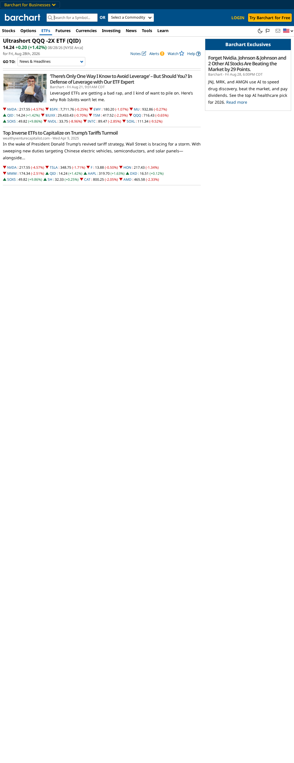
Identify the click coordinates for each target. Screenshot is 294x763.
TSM (96, 115)
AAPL (92, 173)
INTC (92, 121)
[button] (288, 31)
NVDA (12, 109)
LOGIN (237, 17)
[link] (194, 53)
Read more (236, 102)
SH (50, 179)
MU (137, 109)
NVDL (52, 121)
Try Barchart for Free (269, 17)
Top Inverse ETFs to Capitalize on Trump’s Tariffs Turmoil (60, 133)
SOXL (131, 121)
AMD (127, 179)
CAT (87, 179)
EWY (97, 109)
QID (10, 115)
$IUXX (50, 115)
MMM (12, 173)
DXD (133, 173)
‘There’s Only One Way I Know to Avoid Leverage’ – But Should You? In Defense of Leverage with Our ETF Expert (121, 79)
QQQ (137, 115)
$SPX (54, 109)
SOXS (11, 121)
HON (127, 167)
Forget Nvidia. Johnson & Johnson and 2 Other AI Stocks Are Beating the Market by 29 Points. (247, 63)
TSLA (54, 167)
